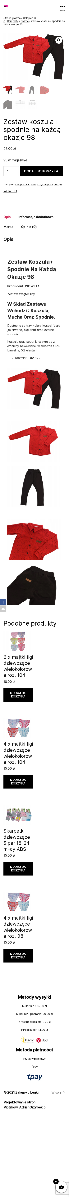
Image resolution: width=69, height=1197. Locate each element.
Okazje (25, 21)
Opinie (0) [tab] (29, 227)
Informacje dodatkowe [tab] (35, 217)
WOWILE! (10, 191)
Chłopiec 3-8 (22, 184)
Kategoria (36, 184)
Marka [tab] (8, 227)
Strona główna (12, 18)
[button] (58, 40)
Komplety (12, 21)
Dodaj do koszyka (41, 171)
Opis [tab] (7, 217)
